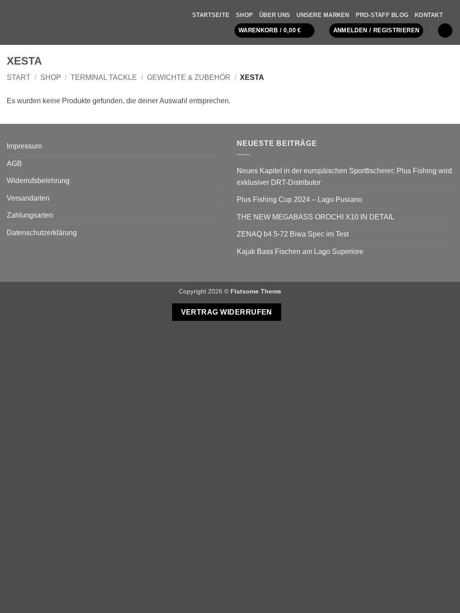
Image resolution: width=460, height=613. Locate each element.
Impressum (24, 146)
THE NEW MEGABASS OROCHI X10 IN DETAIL (315, 217)
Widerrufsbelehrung (38, 180)
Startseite (211, 15)
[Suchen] (445, 30)
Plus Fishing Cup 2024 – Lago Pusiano (299, 199)
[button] (274, 30)
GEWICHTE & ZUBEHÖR (188, 77)
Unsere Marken (322, 15)
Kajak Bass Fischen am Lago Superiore (300, 251)
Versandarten (28, 198)
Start (19, 77)
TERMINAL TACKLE (104, 77)
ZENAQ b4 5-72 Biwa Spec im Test (293, 234)
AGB (14, 163)
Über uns (274, 15)
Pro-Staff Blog (382, 15)
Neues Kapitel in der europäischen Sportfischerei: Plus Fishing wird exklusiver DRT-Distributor (344, 176)
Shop (244, 15)
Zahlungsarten (30, 215)
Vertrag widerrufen (226, 312)
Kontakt (429, 15)
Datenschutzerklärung (42, 232)
